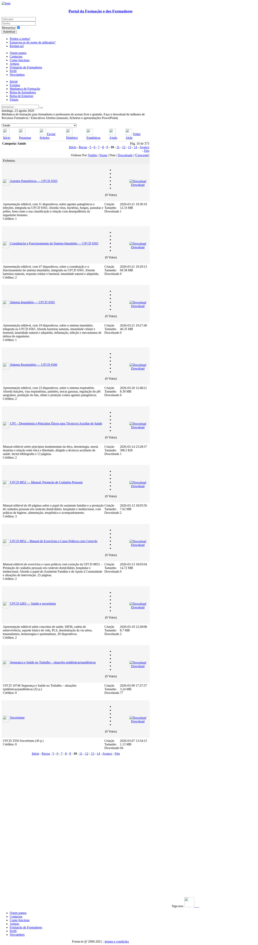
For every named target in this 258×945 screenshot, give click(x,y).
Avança (144, 147)
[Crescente (141, 155)
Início (6, 137)
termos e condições (117, 941)
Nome (103, 155)
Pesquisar (25, 137)
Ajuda (113, 137)
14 (135, 147)
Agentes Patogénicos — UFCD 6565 (33, 181)
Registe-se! (17, 46)
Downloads (125, 155)
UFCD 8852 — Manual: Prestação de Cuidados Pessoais (46, 482)
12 (123, 147)
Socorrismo (17, 717)
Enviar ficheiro (47, 135)
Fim (146, 150)
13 (129, 147)
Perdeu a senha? (20, 38)
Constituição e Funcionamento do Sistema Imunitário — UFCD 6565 (54, 243)
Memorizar (9, 27)
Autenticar (9, 31)
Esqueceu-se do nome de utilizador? (32, 42)
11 (118, 147)
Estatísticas (93, 137)
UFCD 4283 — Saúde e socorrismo (33, 603)
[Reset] (41, 107)
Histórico (72, 137)
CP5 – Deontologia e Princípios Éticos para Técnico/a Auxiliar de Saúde (56, 423)
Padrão (92, 155)
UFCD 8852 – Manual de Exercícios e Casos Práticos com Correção (53, 541)
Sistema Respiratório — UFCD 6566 (33, 364)
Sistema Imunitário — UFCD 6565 (32, 302)
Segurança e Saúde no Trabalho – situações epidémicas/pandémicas (53, 662)
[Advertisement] (26, 817)
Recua (83, 147)
